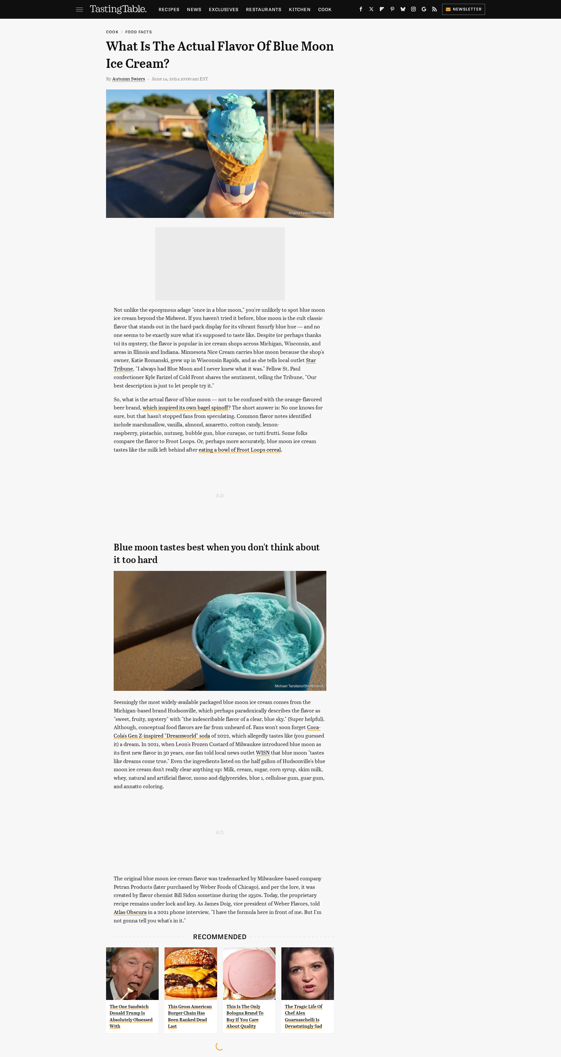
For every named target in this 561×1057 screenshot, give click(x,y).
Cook (325, 9)
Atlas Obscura (130, 911)
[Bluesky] (403, 10)
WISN (263, 752)
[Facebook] (361, 10)
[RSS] (434, 10)
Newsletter (467, 9)
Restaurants (263, 9)
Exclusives (223, 9)
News (194, 9)
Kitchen (299, 9)
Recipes (169, 9)
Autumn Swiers (128, 78)
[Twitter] (371, 10)
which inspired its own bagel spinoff (185, 407)
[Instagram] (413, 10)
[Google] (424, 10)
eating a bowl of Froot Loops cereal (240, 449)
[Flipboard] (382, 10)
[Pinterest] (392, 10)
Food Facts (138, 32)
